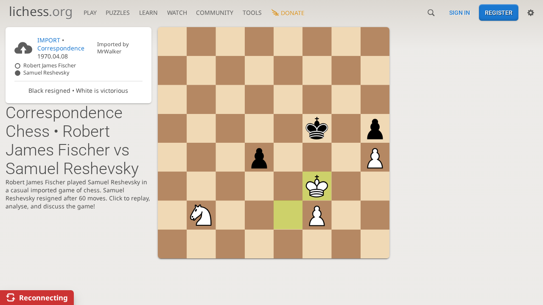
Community (214, 12)
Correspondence (60, 48)
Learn (148, 12)
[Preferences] (530, 12)
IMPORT (48, 40)
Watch (177, 12)
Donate (293, 13)
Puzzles (118, 12)
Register (498, 12)
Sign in (459, 12)
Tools (252, 12)
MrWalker (109, 51)
